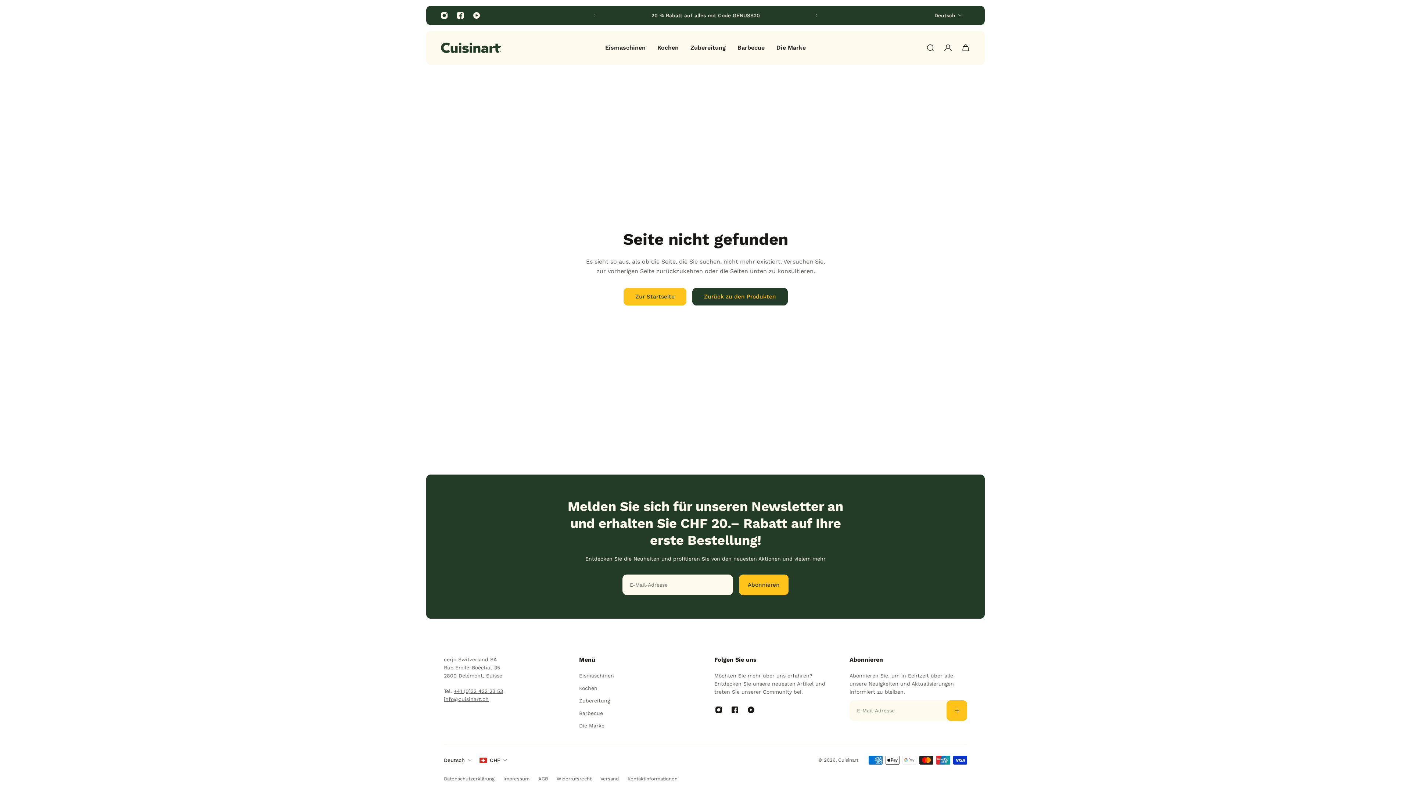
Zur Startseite (655, 296)
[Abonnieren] (957, 710)
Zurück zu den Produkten (740, 296)
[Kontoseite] (948, 48)
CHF (495, 760)
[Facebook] (460, 15)
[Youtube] (476, 15)
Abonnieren (764, 585)
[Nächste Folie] (816, 15)
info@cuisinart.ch (466, 699)
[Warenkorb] (965, 48)
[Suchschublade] (930, 48)
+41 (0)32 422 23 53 (478, 691)
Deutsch (454, 760)
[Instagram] (444, 15)
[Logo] (471, 48)
